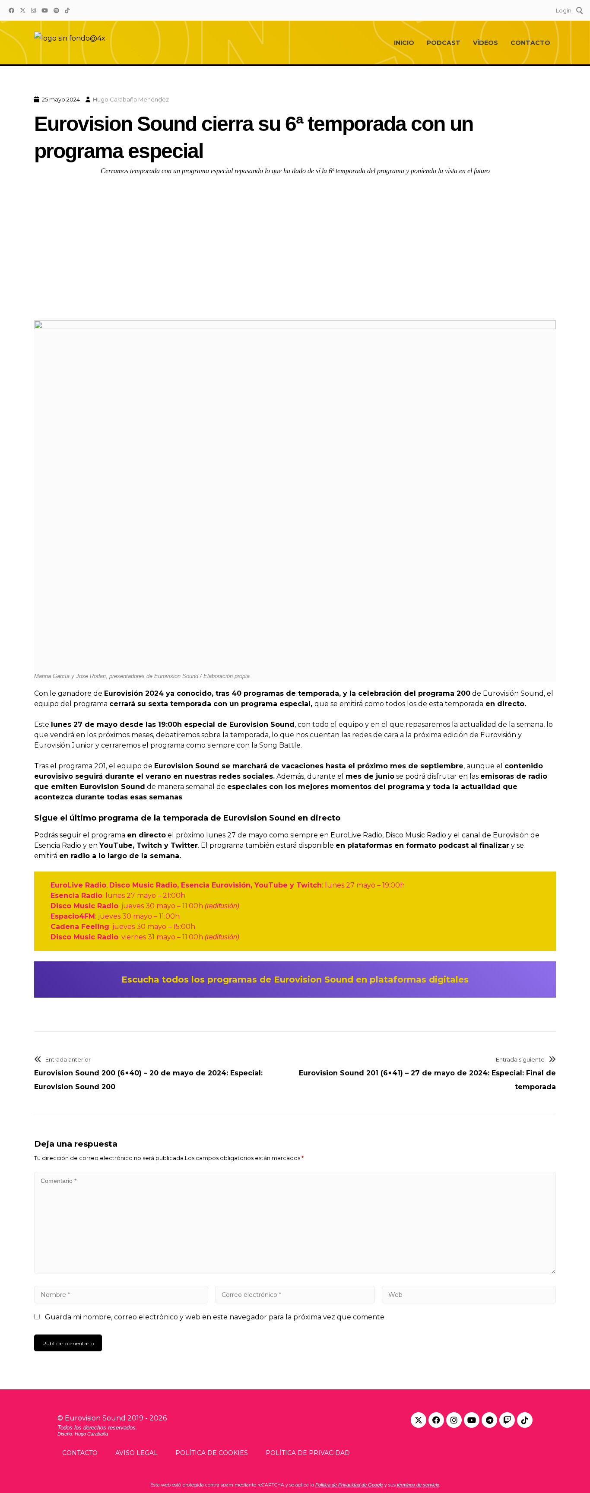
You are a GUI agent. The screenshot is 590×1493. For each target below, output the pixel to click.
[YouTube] (44, 9)
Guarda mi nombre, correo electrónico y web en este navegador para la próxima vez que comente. (215, 1317)
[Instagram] (33, 9)
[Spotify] (56, 9)
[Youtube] (471, 1420)
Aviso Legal (136, 1453)
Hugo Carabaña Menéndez (131, 99)
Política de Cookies (211, 1453)
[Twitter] (22, 9)
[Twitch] (507, 1420)
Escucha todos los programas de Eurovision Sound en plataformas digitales (295, 979)
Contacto (530, 43)
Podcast (443, 43)
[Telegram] (489, 1420)
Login (563, 9)
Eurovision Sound (95, 1418)
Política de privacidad (308, 1453)
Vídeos (485, 43)
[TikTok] (67, 9)
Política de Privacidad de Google (349, 1484)
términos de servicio (418, 1484)
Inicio (404, 43)
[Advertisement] (295, 246)
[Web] (469, 1294)
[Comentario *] (295, 1272)
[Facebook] (11, 9)
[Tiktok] (525, 1420)
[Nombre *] (121, 1294)
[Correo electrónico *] (295, 1294)
